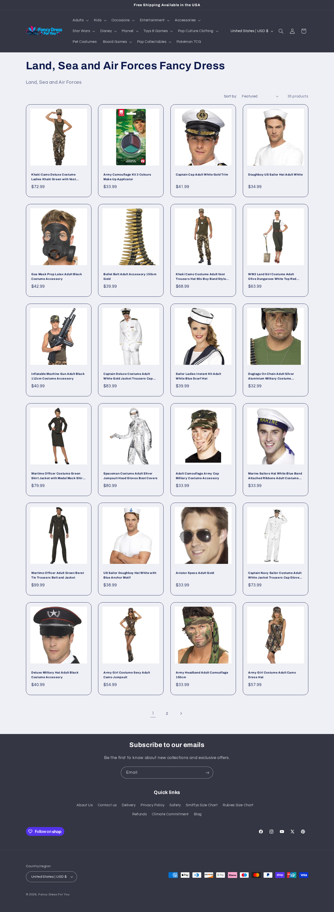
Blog (198, 814)
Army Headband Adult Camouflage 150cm (202, 675)
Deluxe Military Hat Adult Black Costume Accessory (54, 675)
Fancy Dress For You (53, 894)
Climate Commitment (170, 814)
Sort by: (230, 96)
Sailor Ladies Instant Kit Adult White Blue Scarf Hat (198, 376)
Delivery (129, 805)
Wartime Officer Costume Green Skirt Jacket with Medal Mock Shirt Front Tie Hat (57, 476)
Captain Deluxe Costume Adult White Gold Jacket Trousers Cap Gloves (128, 376)
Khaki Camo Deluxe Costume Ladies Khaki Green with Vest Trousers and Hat (53, 177)
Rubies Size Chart (238, 805)
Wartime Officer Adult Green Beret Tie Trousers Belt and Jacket (57, 575)
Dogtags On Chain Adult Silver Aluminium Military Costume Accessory (271, 376)
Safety (175, 805)
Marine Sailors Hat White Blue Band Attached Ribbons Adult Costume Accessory (275, 476)
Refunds (139, 814)
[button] (80, 20)
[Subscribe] (207, 773)
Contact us (107, 805)
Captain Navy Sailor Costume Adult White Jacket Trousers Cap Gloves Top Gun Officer (275, 575)
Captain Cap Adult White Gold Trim (202, 175)
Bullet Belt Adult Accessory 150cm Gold (130, 276)
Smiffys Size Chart (202, 805)
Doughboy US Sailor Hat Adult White (275, 175)
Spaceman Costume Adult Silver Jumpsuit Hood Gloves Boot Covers (130, 476)
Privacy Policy (153, 805)
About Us (85, 805)
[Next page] (181, 713)
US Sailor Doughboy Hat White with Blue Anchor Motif (129, 575)
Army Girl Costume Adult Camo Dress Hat (272, 675)
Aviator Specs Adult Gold (195, 573)
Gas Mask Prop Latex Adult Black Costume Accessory (56, 276)
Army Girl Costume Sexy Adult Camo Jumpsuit (126, 675)
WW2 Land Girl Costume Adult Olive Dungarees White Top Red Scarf (272, 277)
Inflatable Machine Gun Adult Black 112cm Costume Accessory (58, 376)
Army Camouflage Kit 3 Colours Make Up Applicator (127, 177)
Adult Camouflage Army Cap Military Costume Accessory (197, 476)
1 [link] (153, 713)
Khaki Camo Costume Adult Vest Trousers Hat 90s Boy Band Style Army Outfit (201, 277)
